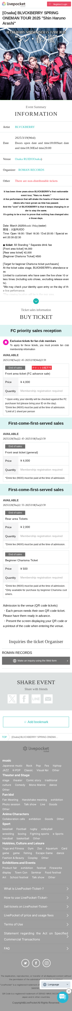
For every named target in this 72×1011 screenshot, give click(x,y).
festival (41, 867)
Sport (6, 824)
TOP (4, 737)
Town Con (21, 872)
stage (5, 780)
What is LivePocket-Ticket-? (24, 888)
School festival (19, 877)
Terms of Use (13, 924)
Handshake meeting (34, 799)
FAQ (7, 948)
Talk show (30, 804)
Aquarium (52, 848)
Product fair (9, 867)
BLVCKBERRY (25, 127)
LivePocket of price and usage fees (29, 915)
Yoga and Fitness (13, 848)
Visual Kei (42, 770)
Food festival (53, 872)
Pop (38, 765)
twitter (12, 698)
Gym (30, 848)
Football (21, 829)
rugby (33, 829)
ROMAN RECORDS (31, 169)
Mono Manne (37, 784)
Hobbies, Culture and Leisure (23, 843)
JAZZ (5, 770)
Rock (29, 765)
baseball (7, 829)
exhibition (57, 799)
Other (55, 770)
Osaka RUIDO (24, 159)
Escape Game (44, 853)
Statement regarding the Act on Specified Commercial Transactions (36, 936)
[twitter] (25, 963)
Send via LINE (36, 698)
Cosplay (33, 857)
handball (7, 838)
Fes (47, 765)
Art (4, 877)
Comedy (20, 784)
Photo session (11, 804)
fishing (28, 853)
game (16, 853)
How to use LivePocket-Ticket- (26, 898)
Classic (28, 770)
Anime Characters (15, 814)
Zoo (39, 848)
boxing (22, 833)
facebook (24, 698)
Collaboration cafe (13, 819)
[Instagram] (47, 963)
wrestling (8, 833)
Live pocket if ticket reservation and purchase (13, 4)
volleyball (46, 829)
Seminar (36, 872)
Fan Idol (8, 794)
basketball (23, 838)
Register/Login (60, 4)
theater (17, 780)
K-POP (16, 770)
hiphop (57, 765)
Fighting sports (39, 833)
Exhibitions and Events (18, 863)
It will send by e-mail (48, 698)
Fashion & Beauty (13, 857)
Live (42, 804)
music (6, 760)
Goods (53, 804)
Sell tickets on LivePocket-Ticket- (26, 906)
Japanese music (12, 765)
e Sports (58, 833)
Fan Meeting (10, 799)
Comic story (33, 780)
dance (53, 784)
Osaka (37, 159)
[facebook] (36, 963)
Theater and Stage (16, 775)
